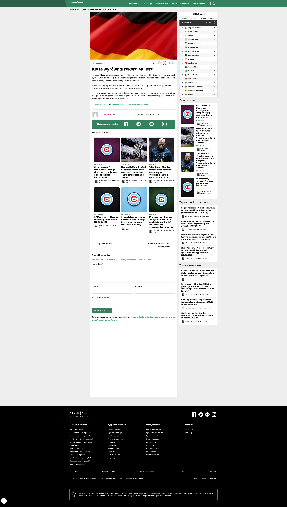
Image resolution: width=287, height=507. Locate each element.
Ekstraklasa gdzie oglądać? (80, 461)
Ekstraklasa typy (114, 455)
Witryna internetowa (101, 297)
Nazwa (95, 286)
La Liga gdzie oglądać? (78, 445)
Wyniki (203, 18)
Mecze (193, 18)
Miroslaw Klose (116, 104)
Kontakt (182, 471)
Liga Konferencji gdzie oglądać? (81, 439)
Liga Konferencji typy (115, 433)
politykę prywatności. (164, 495)
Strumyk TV (189, 430)
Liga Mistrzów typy (114, 430)
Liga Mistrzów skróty (153, 430)
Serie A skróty (151, 445)
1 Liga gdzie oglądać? (77, 464)
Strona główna (75, 9)
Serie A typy (112, 445)
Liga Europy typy (114, 436)
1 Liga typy (111, 458)
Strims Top (188, 433)
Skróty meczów (161, 3)
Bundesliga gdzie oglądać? (80, 452)
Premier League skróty (154, 439)
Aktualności (134, 3)
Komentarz (97, 264)
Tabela (184, 18)
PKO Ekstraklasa (198, 14)
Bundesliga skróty (152, 448)
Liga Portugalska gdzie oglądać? (81, 458)
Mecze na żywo (199, 3)
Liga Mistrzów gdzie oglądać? (80, 433)
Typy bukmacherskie (180, 3)
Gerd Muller (100, 104)
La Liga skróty (151, 442)
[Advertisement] (78, 45)
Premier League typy (115, 439)
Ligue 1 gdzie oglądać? (78, 455)
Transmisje (147, 3)
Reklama (213, 471)
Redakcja (74, 471)
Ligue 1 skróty (151, 452)
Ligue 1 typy (112, 452)
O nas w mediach (108, 471)
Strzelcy (212, 18)
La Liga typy (112, 442)
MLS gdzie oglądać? (77, 430)
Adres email (140, 286)
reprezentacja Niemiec (138, 104)
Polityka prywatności (147, 471)
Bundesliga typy (114, 448)
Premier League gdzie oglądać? (81, 442)
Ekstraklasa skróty (152, 455)
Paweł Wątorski (108, 114)
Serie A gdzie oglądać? (78, 448)
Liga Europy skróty (152, 436)
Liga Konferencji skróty (154, 433)
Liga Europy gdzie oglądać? (80, 436)
